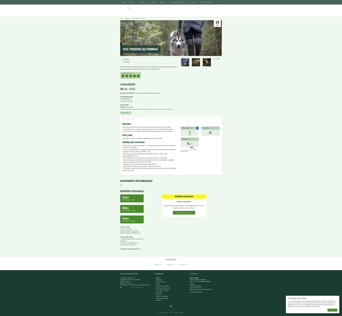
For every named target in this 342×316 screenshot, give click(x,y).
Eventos (131, 2)
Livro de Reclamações (196, 292)
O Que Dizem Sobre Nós (163, 288)
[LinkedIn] (130, 76)
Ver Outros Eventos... (184, 213)
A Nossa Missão (160, 282)
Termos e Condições (162, 296)
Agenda (128, 18)
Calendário (159, 280)
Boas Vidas (159, 292)
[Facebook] (123, 76)
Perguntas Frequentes (177, 2)
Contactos (193, 2)
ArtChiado (180, 312)
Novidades (159, 294)
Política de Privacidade (162, 298)
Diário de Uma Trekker (162, 290)
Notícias (162, 2)
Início (123, 2)
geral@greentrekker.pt (200, 279)
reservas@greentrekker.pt (203, 281)
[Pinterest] (126, 76)
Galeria (154, 2)
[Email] (138, 76)
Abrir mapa (125, 113)
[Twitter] (134, 76)
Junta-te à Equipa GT (206, 2)
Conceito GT (143, 2)
